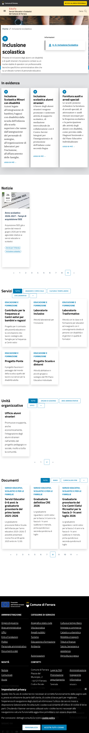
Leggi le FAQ (56, 670)
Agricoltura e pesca (69, 655)
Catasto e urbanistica (70, 632)
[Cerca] (85, 11)
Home (5, 29)
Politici (4, 641)
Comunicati (6, 675)
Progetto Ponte (14, 361)
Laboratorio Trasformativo (70, 312)
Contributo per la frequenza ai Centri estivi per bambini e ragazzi (15, 315)
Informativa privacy (75, 682)
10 (65, 554)
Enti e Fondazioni (9, 637)
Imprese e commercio (70, 627)
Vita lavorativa (38, 627)
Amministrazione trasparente (78, 672)
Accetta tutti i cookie (54, 727)
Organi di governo (9, 623)
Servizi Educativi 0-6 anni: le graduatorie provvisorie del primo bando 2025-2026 (14, 507)
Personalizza (31, 727)
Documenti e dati (9, 651)
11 (71, 554)
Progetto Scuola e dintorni (44, 362)
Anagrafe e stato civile (41, 623)
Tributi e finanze (68, 641)
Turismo (35, 637)
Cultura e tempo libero (71, 623)
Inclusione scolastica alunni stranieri (43, 99)
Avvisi (4, 679)
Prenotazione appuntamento (57, 677)
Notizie (4, 670)
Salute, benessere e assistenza (69, 648)
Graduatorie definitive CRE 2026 (42, 502)
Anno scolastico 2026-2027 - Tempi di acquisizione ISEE (15, 216)
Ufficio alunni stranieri (13, 415)
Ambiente (35, 646)
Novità (5, 662)
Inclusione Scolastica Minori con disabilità (14, 99)
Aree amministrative (11, 627)
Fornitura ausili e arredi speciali (73, 98)
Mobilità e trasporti (69, 637)
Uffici (3, 632)
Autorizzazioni (38, 655)
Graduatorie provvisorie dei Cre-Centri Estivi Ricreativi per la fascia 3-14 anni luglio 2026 (72, 507)
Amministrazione (11, 614)
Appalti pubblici (38, 632)
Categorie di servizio (43, 614)
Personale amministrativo (13, 646)
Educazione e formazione (43, 641)
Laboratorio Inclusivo (41, 312)
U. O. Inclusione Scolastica (65, 45)
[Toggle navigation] (4, 10)
